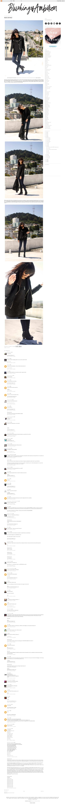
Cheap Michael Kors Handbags (36, 768)
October (48, 140)
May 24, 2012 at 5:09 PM (11, 414)
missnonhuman (47, 93)
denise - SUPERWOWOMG (10, 454)
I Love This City (12, 81)
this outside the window (21, 80)
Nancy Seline (9, 448)
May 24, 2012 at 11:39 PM (11, 511)
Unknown (8, 364)
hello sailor (47, 151)
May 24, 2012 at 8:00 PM (11, 476)
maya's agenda (47, 92)
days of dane (46, 66)
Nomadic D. (8, 531)
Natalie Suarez (9, 352)
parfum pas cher (9, 686)
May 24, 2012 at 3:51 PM (11, 373)
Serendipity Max (9, 541)
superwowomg (47, 119)
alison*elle (8, 358)
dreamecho (46, 67)
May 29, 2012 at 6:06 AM (11, 662)
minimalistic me (9, 636)
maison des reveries (47, 91)
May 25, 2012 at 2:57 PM (11, 596)
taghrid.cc (46, 120)
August (48, 142)
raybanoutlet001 (9, 728)
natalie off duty (47, 94)
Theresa (8, 471)
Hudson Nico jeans (18, 77)
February (48, 156)
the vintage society (47, 127)
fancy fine (46, 71)
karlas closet (46, 79)
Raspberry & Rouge (9, 513)
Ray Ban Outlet (21, 767)
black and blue (48, 148)
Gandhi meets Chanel (10, 724)
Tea (7, 633)
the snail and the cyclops (48, 125)
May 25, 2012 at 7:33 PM (11, 600)
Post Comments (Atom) (11, 792)
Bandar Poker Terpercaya (10, 742)
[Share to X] (18, 346)
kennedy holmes (47, 80)
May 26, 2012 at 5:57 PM (11, 622)
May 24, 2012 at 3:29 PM (11, 356)
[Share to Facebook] (19, 346)
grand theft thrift (47, 77)
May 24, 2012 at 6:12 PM (11, 452)
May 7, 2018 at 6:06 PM (11, 740)
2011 (46, 159)
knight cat (46, 82)
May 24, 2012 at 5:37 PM (11, 446)
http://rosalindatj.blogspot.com (11, 565)
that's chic (46, 121)
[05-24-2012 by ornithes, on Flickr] (24, 198)
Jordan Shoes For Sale (18, 765)
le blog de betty (47, 83)
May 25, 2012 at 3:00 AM (11, 529)
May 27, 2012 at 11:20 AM (11, 637)
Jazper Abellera (9, 704)
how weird (47, 150)
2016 (46, 132)
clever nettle (46, 62)
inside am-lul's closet (47, 78)
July (47, 143)
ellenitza (46, 68)
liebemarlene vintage (47, 87)
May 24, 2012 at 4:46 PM (11, 410)
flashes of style (47, 76)
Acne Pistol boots (24, 77)
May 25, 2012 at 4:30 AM (11, 539)
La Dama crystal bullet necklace (31, 77)
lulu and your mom (47, 88)
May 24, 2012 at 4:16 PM (11, 391)
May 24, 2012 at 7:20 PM (11, 469)
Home (24, 791)
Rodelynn (8, 483)
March (47, 155)
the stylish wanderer (47, 126)
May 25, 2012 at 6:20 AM (11, 550)
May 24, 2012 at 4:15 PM (11, 384)
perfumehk (8, 684)
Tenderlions (6, 81)
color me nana (47, 64)
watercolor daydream (47, 128)
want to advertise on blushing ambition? (51, 149)
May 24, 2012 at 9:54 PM (11, 504)
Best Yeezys (11, 764)
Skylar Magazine (9, 613)
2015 (46, 133)
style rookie (46, 118)
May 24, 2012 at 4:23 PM (11, 397)
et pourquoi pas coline (48, 69)
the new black (47, 124)
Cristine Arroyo (9, 438)
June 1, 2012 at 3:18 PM (11, 708)
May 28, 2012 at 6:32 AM (11, 649)
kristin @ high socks (10, 375)
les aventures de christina (48, 86)
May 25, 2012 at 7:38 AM (11, 559)
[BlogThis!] (17, 346)
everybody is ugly (47, 70)
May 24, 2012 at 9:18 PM (11, 494)
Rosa (8, 624)
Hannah (8, 506)
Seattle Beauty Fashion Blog (11, 503)
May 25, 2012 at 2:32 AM (11, 525)
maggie (8, 489)
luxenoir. (46, 89)
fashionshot (46, 74)
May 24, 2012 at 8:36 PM (11, 487)
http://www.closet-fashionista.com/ (11, 435)
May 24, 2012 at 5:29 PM (11, 436)
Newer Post (5, 791)
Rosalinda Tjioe (9, 561)
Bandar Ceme (9, 754)
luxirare (46, 90)
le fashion (46, 85)
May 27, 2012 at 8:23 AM (11, 631)
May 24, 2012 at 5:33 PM (11, 441)
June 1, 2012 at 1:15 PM (11, 702)
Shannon (8, 656)
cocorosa (46, 63)
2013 (46, 135)
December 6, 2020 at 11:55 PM (12, 774)
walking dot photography (10, 416)
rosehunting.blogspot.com (10, 451)
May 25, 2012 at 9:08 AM (11, 566)
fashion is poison (47, 73)
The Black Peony (9, 390)
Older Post (42, 791)
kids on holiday (47, 81)
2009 (46, 161)
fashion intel (46, 72)
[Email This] (16, 346)
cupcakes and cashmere (48, 65)
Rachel (8, 527)
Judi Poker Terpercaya (10, 755)
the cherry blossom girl (48, 122)
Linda (8, 696)
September (48, 141)
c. (7, 598)
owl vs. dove (46, 95)
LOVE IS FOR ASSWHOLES (11, 568)
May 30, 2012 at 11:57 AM (11, 682)
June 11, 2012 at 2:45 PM (11, 726)
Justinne (8, 496)
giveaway (12, 564)
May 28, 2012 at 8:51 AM (11, 654)
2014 (46, 134)
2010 (46, 160)
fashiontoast (46, 75)
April (47, 154)
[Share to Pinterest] (21, 346)
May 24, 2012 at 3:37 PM (11, 362)
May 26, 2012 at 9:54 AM (11, 611)
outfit (8, 347)
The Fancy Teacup (9, 399)
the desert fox (47, 123)
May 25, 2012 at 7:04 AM (11, 554)
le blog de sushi (47, 84)
